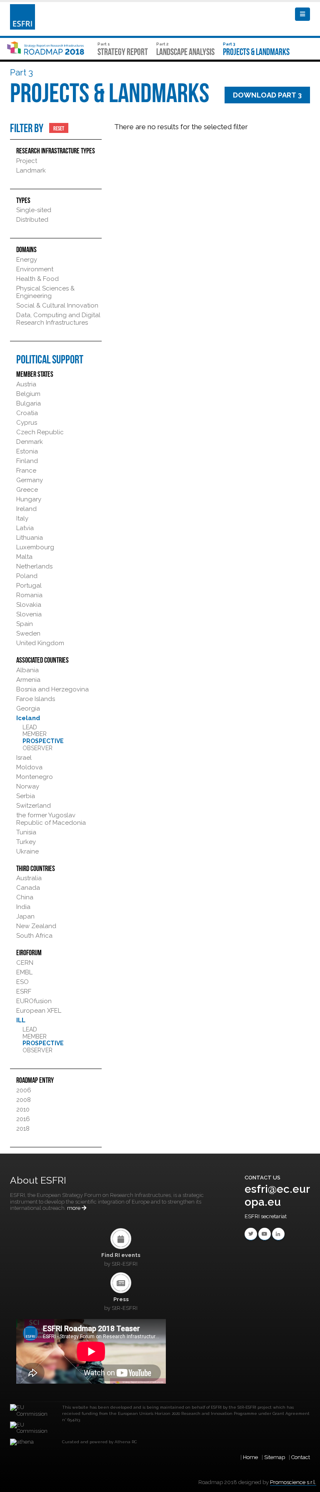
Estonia (27, 451)
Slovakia (28, 604)
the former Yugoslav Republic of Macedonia (51, 818)
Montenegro (34, 777)
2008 (23, 1100)
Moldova (29, 767)
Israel (24, 757)
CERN (24, 962)
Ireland (26, 509)
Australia (29, 878)
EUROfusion (34, 1001)
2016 (23, 1119)
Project (26, 161)
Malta (24, 557)
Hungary (28, 499)
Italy (22, 518)
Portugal (29, 585)
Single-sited (33, 210)
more (74, 1208)
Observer (37, 748)
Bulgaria (28, 403)
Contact (300, 1457)
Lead (29, 727)
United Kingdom (40, 643)
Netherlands (34, 566)
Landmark (31, 170)
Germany (29, 480)
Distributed (32, 219)
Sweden (28, 633)
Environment (34, 269)
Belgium (28, 394)
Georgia (28, 708)
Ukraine (27, 851)
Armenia (28, 679)
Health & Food (37, 279)
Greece (27, 489)
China (24, 897)
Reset (58, 128)
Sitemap (274, 1457)
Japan (25, 916)
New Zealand (36, 926)
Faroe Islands (35, 699)
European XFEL (38, 1010)
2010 (23, 1109)
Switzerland (33, 805)
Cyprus (26, 422)
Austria (26, 384)
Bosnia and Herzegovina (52, 689)
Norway (27, 786)
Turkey (26, 842)
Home (250, 1457)
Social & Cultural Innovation (57, 305)
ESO (22, 982)
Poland (27, 576)
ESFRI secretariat (266, 1216)
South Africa (34, 935)
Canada (28, 887)
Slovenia (29, 614)
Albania (27, 670)
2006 (23, 1090)
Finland (27, 461)
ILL (20, 1020)
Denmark (29, 442)
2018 (23, 1128)
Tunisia (26, 832)
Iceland (28, 718)
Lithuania (29, 537)
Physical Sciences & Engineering (45, 292)
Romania (29, 595)
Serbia (25, 796)
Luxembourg (35, 547)
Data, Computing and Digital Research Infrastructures (58, 318)
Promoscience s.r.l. (293, 1482)
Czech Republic (40, 432)
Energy (26, 259)
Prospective (43, 741)
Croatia (27, 413)
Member (34, 734)
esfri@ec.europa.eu (277, 1195)
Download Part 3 (267, 95)
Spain (24, 624)
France (26, 470)
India (23, 907)
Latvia (25, 528)
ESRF (23, 991)
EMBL (24, 972)
